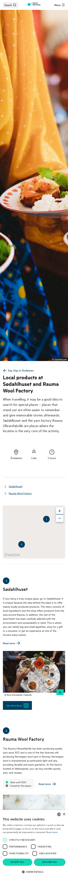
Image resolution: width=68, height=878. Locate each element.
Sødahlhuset (15, 486)
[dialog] (34, 844)
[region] (34, 531)
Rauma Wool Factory (20, 493)
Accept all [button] (17, 862)
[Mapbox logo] (12, 555)
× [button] (64, 814)
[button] (34, 872)
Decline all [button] (49, 862)
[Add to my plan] (60, 692)
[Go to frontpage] (34, 4)
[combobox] (59, 814)
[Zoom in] (59, 511)
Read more (52, 832)
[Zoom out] (59, 518)
